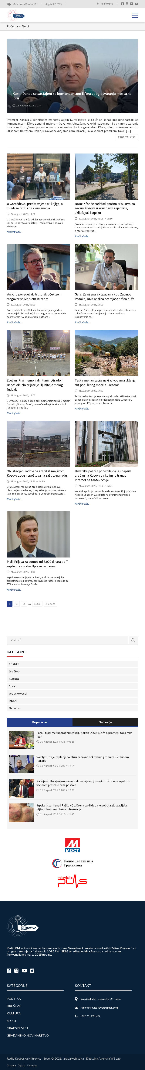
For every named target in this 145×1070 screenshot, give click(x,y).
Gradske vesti (18, 693)
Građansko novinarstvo (28, 1035)
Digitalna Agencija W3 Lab (103, 1058)
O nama (11, 1065)
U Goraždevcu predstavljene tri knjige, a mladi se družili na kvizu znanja (35, 206)
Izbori (13, 700)
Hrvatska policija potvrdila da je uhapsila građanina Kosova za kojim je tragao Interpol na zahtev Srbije (103, 475)
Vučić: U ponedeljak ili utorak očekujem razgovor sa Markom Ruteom (34, 296)
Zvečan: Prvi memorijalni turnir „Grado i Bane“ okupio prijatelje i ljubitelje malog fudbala (35, 385)
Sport (13, 686)
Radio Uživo (107, 3)
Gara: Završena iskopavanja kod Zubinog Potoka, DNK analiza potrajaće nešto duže (104, 296)
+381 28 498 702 (90, 1016)
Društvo (14, 671)
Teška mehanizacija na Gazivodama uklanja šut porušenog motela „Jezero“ (105, 382)
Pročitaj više (126, 137)
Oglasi (21, 1065)
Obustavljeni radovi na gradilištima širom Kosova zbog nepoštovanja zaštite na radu (37, 473)
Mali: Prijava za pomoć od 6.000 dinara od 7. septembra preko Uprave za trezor (38, 563)
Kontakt (32, 1065)
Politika (14, 663)
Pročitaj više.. (14, 231)
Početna (13, 26)
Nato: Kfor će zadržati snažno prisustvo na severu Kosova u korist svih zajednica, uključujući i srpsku (105, 208)
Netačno (14, 708)
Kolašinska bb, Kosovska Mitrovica (100, 999)
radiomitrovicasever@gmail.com (99, 1007)
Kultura (14, 678)
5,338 (37, 604)
